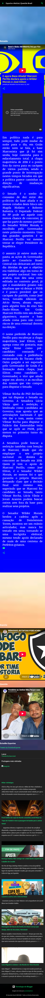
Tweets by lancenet (9, 756)
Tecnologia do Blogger (24, 987)
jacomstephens (28, 990)
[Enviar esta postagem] (4, 548)
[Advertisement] (22, 598)
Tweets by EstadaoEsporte (10, 747)
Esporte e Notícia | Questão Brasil (19, 3)
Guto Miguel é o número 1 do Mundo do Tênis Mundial (20, 965)
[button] (4, 88)
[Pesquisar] (42, 3)
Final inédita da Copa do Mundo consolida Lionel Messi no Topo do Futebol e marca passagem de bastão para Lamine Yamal (22, 820)
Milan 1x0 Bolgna (7, 782)
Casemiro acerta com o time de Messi (14, 897)
